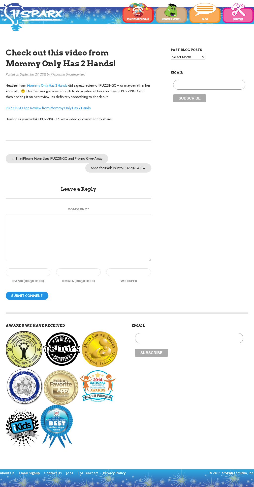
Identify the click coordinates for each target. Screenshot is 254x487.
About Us (7, 473)
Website (128, 281)
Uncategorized (75, 74)
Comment (78, 209)
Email (78, 281)
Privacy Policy (114, 473)
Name (28, 281)
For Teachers (88, 473)
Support (238, 13)
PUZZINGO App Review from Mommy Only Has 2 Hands (48, 108)
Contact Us (53, 473)
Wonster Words (171, 13)
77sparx (56, 74)
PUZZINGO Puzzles (138, 13)
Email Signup (29, 473)
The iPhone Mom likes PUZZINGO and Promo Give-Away (56, 158)
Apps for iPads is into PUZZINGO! (118, 168)
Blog (205, 13)
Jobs (70, 473)
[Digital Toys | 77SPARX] (34, 17)
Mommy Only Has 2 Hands (47, 85)
